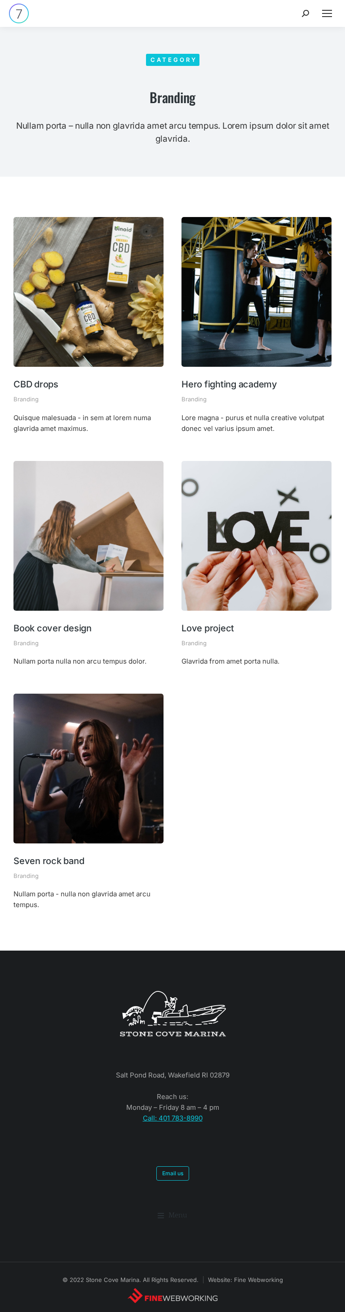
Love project (207, 628)
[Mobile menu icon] (327, 13)
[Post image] (88, 292)
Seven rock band (48, 861)
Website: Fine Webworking (245, 1279)
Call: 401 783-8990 (173, 1118)
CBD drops (35, 384)
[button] (172, 1215)
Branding (26, 399)
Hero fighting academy (229, 384)
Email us (172, 1173)
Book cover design (52, 628)
